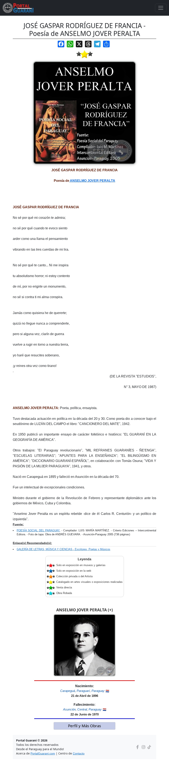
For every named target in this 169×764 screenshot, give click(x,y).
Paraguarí (83, 691)
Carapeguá (67, 691)
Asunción (69, 709)
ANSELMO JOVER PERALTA (92, 180)
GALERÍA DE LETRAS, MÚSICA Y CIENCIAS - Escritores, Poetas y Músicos (63, 549)
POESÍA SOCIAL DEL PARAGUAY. (38, 530)
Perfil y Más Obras (84, 725)
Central (82, 709)
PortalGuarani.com (43, 753)
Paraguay (98, 691)
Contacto (78, 753)
